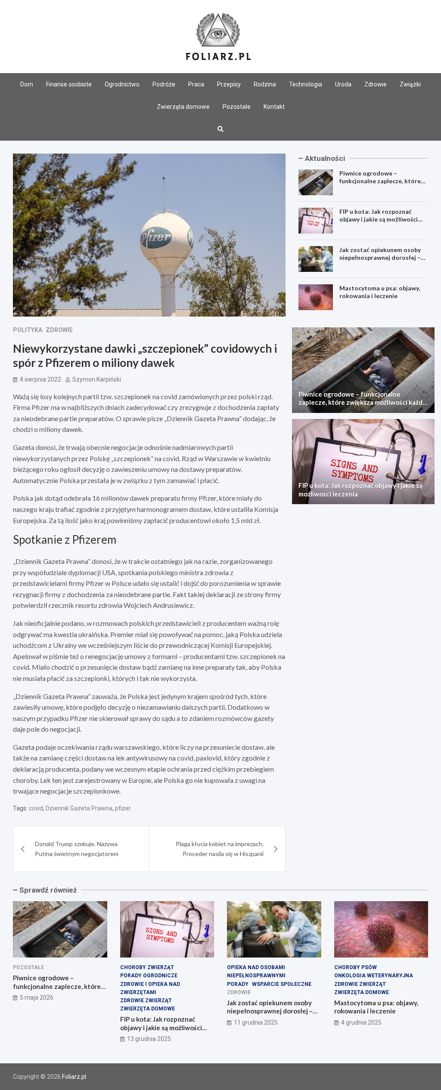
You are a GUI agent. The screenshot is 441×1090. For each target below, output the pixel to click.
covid (36, 808)
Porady (237, 984)
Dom (26, 84)
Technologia (305, 84)
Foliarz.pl (74, 1076)
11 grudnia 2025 (256, 1022)
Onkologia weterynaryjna (373, 976)
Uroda (343, 84)
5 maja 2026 (36, 997)
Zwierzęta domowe (183, 106)
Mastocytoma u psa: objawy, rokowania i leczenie (379, 291)
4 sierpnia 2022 (40, 379)
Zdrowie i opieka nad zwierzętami (150, 988)
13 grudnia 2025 (149, 1038)
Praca (196, 84)
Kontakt (274, 106)
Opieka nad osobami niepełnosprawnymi (256, 971)
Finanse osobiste (69, 84)
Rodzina (265, 84)
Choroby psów (355, 967)
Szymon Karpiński (96, 379)
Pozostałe (237, 106)
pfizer (123, 808)
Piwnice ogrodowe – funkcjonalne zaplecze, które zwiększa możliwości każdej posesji (380, 184)
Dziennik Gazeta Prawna (79, 808)
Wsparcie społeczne (281, 984)
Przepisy (229, 84)
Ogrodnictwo (122, 84)
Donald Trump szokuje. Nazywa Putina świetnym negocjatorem (76, 848)
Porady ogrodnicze (148, 976)
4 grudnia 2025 (361, 1022)
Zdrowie (375, 84)
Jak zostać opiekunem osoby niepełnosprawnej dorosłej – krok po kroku (380, 257)
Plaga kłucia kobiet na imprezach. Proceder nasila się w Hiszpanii (220, 848)
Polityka (27, 329)
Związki (410, 84)
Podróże (163, 84)
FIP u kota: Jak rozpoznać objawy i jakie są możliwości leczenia (378, 219)
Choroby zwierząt (147, 967)
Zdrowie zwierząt (146, 1001)
